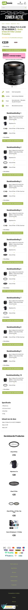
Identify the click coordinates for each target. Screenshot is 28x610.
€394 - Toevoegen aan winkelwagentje (12, 233)
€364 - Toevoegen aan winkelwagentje (12, 368)
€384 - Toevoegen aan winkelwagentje (12, 262)
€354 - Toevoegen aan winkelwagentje (12, 392)
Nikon (18, 23)
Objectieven (13, 23)
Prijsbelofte (14, 585)
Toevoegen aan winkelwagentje (14, 50)
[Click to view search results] (25, 8)
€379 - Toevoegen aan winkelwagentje (12, 291)
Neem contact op (14, 564)
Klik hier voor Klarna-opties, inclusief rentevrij (14, 59)
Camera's (8, 23)
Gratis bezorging (14, 576)
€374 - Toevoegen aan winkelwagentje (12, 320)
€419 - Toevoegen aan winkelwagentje (12, 140)
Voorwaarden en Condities (14, 593)
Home (3, 23)
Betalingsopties (14, 580)
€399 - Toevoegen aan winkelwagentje (12, 174)
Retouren (14, 572)
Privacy (14, 597)
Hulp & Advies (14, 568)
